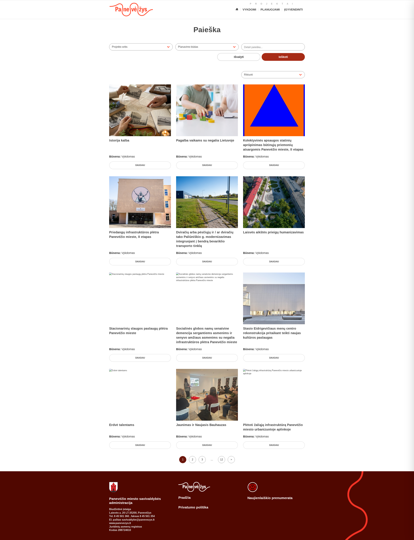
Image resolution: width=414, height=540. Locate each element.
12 (221, 459)
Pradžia (184, 497)
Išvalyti (239, 57)
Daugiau (140, 165)
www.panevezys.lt (120, 523)
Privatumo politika (193, 507)
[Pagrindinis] (237, 9)
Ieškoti (283, 57)
